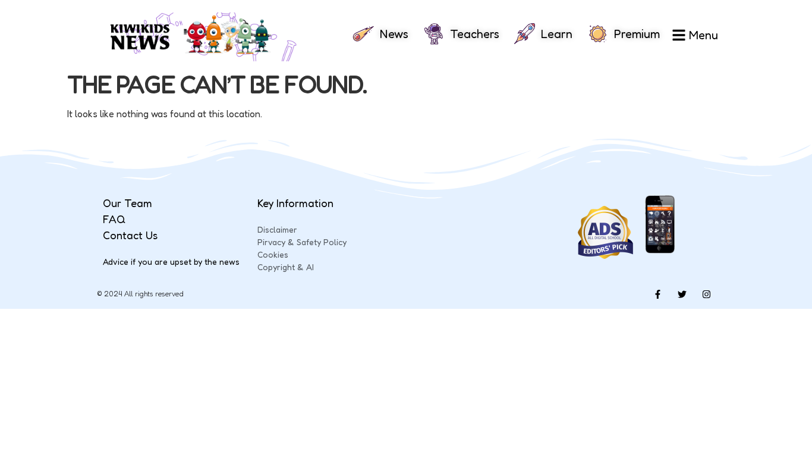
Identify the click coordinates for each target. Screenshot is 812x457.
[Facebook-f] (657, 294)
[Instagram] (706, 294)
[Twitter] (682, 294)
